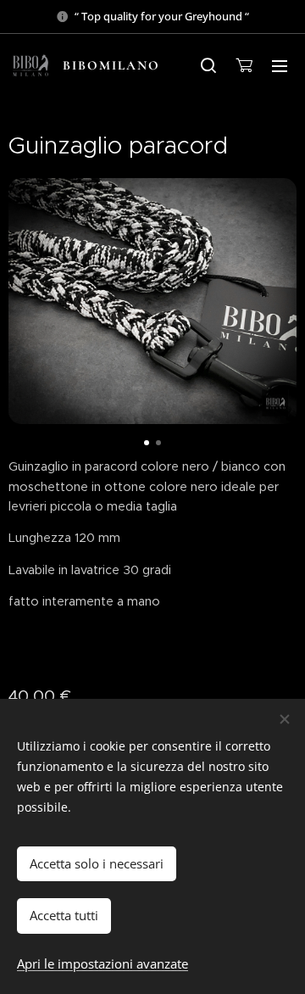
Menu (280, 65)
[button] (208, 65)
